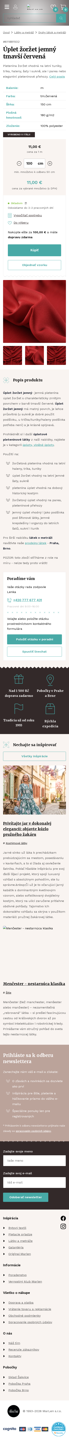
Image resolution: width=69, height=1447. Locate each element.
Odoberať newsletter (25, 1197)
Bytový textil (17, 1228)
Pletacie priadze (20, 1234)
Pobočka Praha (19, 1383)
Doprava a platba (21, 1302)
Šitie (8, 992)
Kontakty (14, 1356)
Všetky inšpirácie (34, 756)
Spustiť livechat (34, 651)
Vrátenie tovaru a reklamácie (29, 1309)
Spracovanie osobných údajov (30, 1322)
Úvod (6, 32)
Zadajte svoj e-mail (17, 1173)
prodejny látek (35, 543)
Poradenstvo (17, 1275)
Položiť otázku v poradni (34, 639)
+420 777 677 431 (27, 600)
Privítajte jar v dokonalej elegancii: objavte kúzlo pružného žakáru (27, 829)
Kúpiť (34, 250)
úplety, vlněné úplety (38, 445)
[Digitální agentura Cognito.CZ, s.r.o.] (9, 1429)
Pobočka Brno (18, 1390)
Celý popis (57, 76)
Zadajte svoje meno (18, 1151)
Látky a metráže (20, 1241)
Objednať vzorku (34, 265)
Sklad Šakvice (18, 1377)
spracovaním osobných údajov (33, 1131)
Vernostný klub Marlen (25, 1281)
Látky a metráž (24, 32)
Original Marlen (19, 1254)
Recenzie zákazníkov (23, 1349)
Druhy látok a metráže (52, 32)
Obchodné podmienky (24, 1315)
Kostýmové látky (16, 843)
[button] (17, 203)
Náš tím (14, 1343)
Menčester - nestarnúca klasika (34, 983)
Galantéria (16, 1247)
